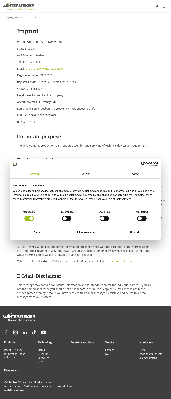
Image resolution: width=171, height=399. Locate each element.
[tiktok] (34, 332)
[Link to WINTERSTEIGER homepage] (19, 6)
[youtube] (43, 332)
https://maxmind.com (120, 261)
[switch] (66, 218)
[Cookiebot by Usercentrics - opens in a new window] (143, 164)
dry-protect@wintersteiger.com (45, 68)
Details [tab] (85, 173)
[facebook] (6, 332)
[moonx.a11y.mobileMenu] (163, 6)
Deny (37, 232)
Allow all (134, 232)
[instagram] (15, 332)
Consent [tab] (35, 173)
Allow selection (86, 232)
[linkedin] (24, 332)
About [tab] (135, 173)
